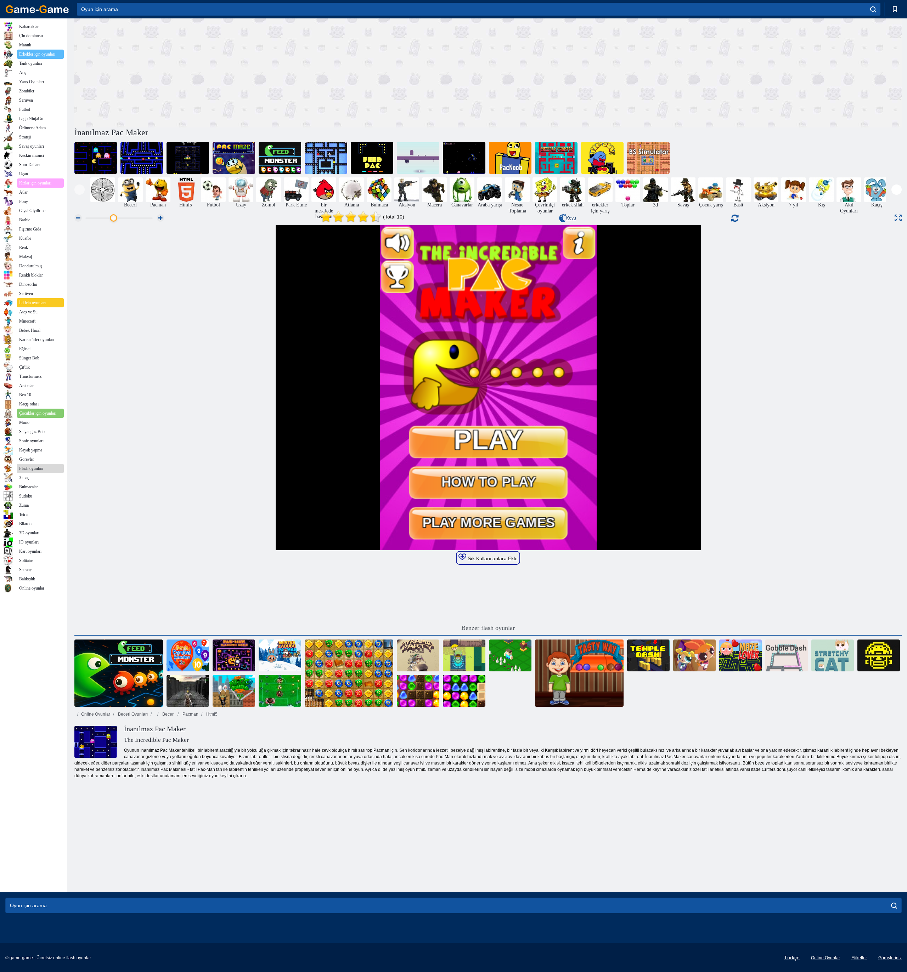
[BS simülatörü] (648, 158)
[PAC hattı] (418, 158)
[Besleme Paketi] (372, 158)
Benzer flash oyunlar (488, 627)
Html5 (211, 714)
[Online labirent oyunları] (102, 189)
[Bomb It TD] (349, 673)
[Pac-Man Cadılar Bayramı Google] (234, 655)
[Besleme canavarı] (118, 673)
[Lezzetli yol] (579, 673)
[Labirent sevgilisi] (740, 655)
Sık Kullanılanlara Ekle (492, 558)
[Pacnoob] (510, 158)
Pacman (189, 714)
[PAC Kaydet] (464, 158)
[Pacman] (326, 158)
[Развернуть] (898, 218)
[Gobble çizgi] (786, 655)
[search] (873, 9)
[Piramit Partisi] (418, 655)
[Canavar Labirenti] (188, 691)
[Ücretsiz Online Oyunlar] (37, 9)
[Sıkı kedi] (832, 655)
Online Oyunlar (95, 714)
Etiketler (859, 957)
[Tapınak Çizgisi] (648, 655)
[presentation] (79, 189)
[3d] (141, 158)
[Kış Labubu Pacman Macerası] (280, 655)
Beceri (168, 714)
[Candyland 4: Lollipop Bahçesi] (464, 691)
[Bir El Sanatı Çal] (510, 655)
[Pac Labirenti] (234, 158)
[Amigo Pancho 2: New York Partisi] (234, 691)
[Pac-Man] (602, 158)
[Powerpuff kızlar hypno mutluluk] (694, 655)
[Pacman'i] (188, 158)
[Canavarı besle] (280, 158)
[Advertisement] (281, 71)
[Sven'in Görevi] (464, 655)
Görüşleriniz (890, 957)
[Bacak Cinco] (280, 691)
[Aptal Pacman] (95, 158)
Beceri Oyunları (132, 714)
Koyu (571, 218)
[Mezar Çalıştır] (878, 655)
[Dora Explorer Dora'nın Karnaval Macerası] (188, 655)
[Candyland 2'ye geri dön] (418, 691)
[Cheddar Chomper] (556, 158)
